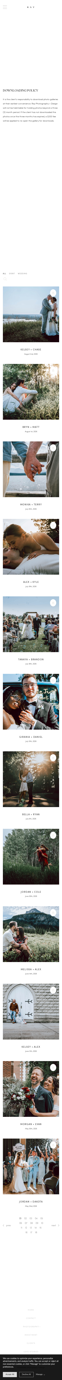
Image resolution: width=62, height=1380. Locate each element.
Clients (31, 1343)
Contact (31, 1318)
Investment (31, 1335)
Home (31, 1310)
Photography (31, 1326)
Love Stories (31, 1351)
